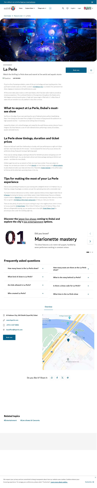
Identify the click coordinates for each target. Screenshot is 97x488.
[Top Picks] (66, 8)
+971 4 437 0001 (12, 324)
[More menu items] (50, 8)
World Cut (23, 197)
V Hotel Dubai (20, 205)
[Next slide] (89, 233)
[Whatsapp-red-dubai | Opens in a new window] (51, 377)
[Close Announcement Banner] (91, 2)
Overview (48, 306)
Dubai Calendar (51, 167)
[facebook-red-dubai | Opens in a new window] (56, 377)
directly (34, 165)
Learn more (45, 442)
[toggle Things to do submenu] (45, 8)
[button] (88, 481)
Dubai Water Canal (48, 207)
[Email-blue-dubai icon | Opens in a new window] (67, 377)
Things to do (41, 8)
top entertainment (33, 221)
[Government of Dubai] (9, 8)
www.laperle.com (12, 319)
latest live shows (27, 218)
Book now (75, 69)
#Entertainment (10, 419)
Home (20, 8)
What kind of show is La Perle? (20, 276)
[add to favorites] (89, 69)
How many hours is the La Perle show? (23, 268)
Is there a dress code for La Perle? (66, 285)
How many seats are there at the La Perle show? (69, 268)
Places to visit (18, 16)
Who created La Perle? (17, 293)
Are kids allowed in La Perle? (19, 284)
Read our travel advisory (27, 2)
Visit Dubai (7, 16)
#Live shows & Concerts (30, 419)
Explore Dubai (29, 8)
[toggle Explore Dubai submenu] (34, 8)
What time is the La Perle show (65, 293)
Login (77, 8)
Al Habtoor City (38, 86)
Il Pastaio (8, 194)
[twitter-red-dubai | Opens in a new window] (62, 377)
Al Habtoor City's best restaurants (30, 199)
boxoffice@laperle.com (14, 329)
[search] (62, 8)
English (71, 8)
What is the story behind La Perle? (66, 277)
